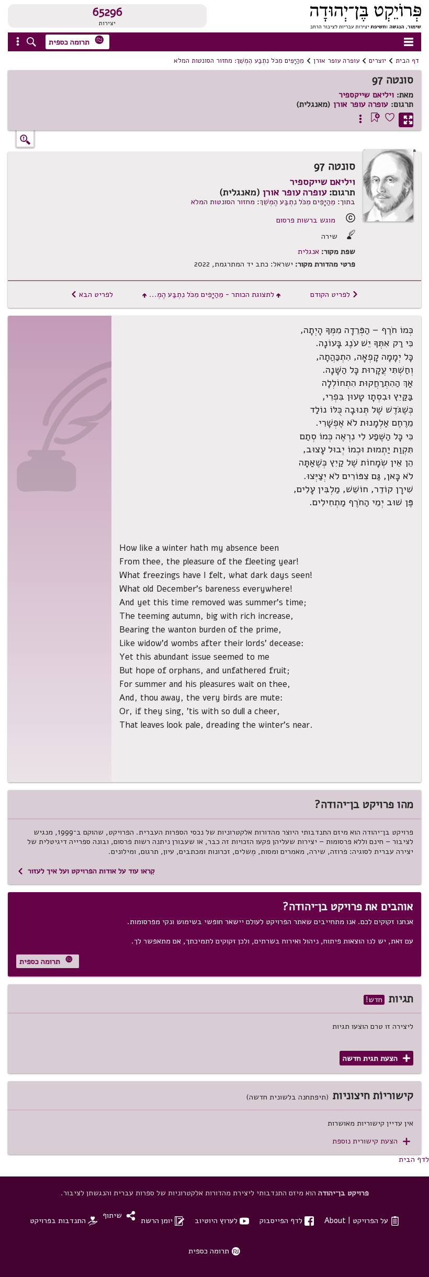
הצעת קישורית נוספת (371, 1141)
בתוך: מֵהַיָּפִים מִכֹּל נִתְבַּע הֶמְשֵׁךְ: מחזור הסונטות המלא (273, 201)
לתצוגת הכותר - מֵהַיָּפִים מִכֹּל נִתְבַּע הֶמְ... (211, 294)
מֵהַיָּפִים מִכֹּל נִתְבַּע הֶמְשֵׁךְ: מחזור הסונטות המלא (239, 60)
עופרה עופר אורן (336, 60)
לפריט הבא (92, 294)
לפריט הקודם (334, 294)
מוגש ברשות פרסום (305, 220)
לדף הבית (414, 1159)
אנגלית (308, 252)
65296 (107, 12)
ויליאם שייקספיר (366, 95)
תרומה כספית (76, 41)
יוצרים (377, 60)
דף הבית (407, 60)
